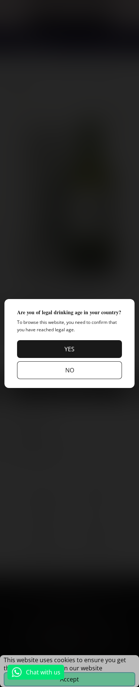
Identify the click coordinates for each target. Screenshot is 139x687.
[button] (69, 349)
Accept (69, 679)
